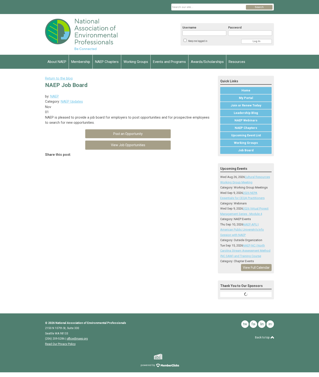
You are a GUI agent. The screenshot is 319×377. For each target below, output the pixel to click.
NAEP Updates (72, 101)
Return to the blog (59, 78)
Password (234, 27)
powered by (148, 365)
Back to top (262, 337)
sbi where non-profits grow (164, 356)
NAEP (54, 96)
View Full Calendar (256, 267)
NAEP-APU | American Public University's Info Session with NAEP (242, 230)
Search (259, 7)
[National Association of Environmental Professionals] (91, 34)
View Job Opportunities (128, 145)
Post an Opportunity (128, 134)
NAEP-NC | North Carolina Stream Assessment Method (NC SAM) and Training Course (245, 251)
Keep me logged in (197, 41)
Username (189, 27)
